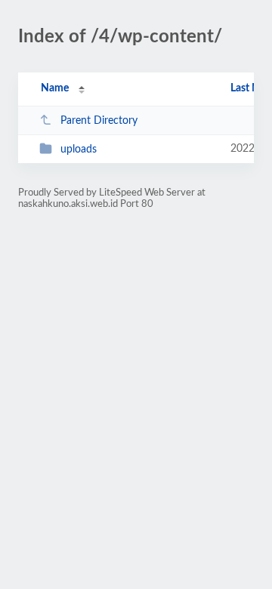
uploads (78, 149)
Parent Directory (99, 121)
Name (55, 88)
